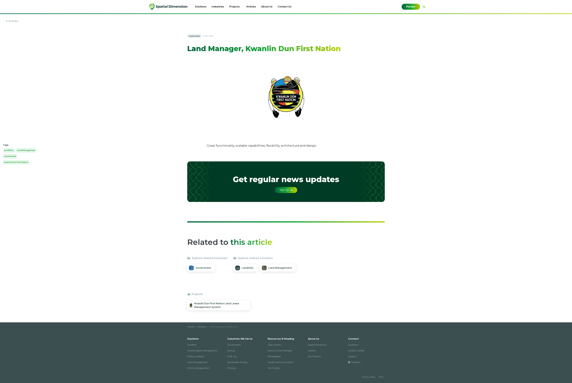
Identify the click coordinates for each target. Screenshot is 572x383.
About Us (266, 6)
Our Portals (273, 368)
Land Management (26, 150)
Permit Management (198, 368)
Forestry (231, 368)
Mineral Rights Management (202, 350)
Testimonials (194, 36)
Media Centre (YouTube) (280, 362)
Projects (234, 6)
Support (352, 356)
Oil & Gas (232, 356)
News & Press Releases (280, 350)
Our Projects (314, 356)
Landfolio (9, 150)
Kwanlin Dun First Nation (16, 162)
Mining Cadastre (195, 356)
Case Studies (274, 345)
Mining (231, 350)
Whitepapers (274, 356)
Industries (218, 6)
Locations (353, 345)
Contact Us (284, 6)
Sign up (284, 190)
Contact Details (356, 350)
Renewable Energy (237, 362)
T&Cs (381, 377)
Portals (410, 6)
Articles (251, 6)
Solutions (200, 6)
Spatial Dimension (317, 345)
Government (10, 156)
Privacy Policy (368, 377)
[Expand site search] (424, 6)
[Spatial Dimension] (168, 6)
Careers (312, 350)
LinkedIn (355, 362)
